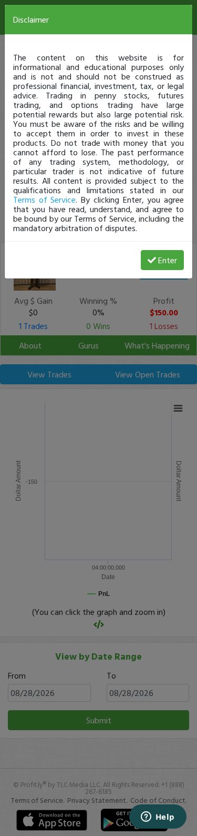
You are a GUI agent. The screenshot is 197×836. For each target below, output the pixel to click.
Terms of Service (44, 199)
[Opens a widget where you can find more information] (157, 817)
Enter (167, 260)
